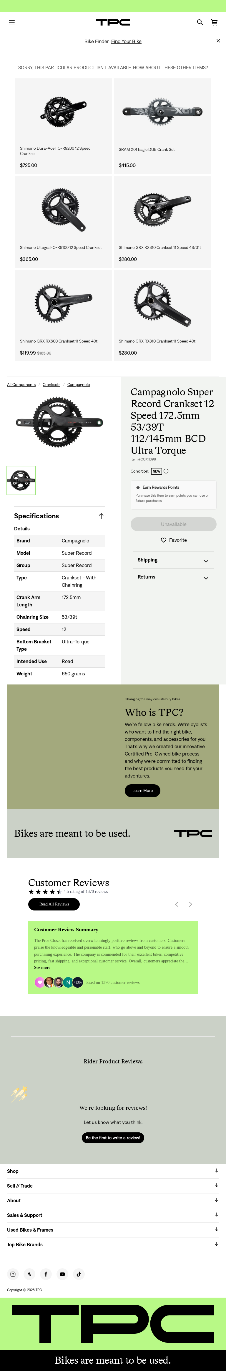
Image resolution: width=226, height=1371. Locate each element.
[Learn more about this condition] (166, 471)
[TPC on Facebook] (46, 1274)
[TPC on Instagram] (13, 1274)
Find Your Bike (126, 41)
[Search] (200, 22)
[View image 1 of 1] (21, 480)
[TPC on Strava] (29, 1274)
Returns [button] (146, 576)
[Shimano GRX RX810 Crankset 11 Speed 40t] (162, 304)
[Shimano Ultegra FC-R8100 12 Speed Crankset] (63, 210)
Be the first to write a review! (113, 1137)
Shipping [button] (147, 559)
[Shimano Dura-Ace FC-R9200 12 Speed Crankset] (63, 112)
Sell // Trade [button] (20, 1185)
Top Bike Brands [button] (25, 1244)
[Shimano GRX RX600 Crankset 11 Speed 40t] (63, 304)
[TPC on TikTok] (79, 1274)
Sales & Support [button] (24, 1215)
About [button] (14, 1200)
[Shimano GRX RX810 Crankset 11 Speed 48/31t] (162, 210)
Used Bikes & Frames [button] (30, 1229)
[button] (218, 41)
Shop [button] (13, 1171)
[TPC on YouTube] (62, 1274)
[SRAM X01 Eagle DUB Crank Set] (162, 112)
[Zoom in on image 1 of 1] (59, 422)
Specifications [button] (36, 516)
